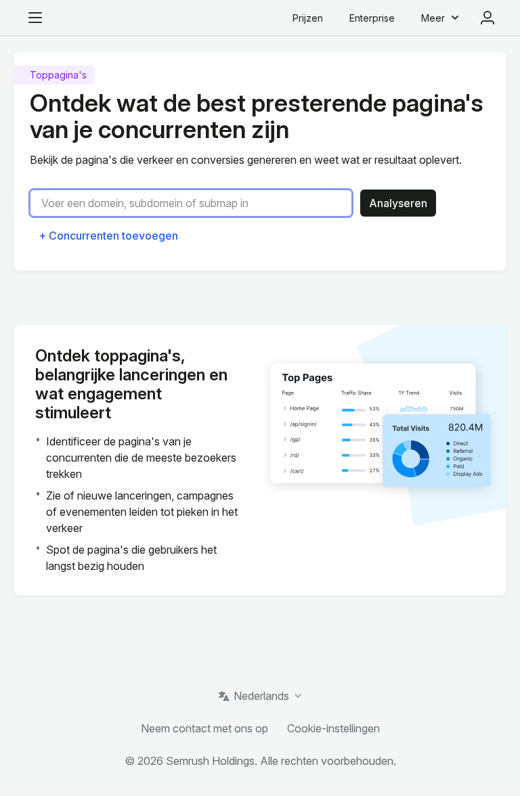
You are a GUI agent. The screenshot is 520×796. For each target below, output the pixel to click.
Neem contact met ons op (204, 728)
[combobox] (196, 203)
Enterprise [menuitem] (372, 18)
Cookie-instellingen (333, 728)
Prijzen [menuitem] (307, 18)
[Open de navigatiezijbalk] (35, 17)
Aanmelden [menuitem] (487, 17)
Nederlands (261, 696)
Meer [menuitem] (433, 18)
